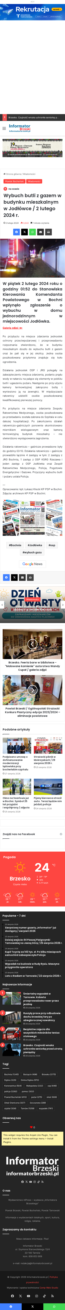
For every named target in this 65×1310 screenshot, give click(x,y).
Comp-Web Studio (49, 1287)
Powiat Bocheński (14, 181)
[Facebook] (16, 232)
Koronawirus (13, 1085)
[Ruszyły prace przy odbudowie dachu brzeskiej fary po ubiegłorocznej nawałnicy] (11, 1018)
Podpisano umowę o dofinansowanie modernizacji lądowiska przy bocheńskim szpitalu (15, 763)
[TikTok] (38, 1182)
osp (52, 545)
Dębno (10, 1080)
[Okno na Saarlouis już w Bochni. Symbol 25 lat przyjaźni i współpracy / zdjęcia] (17, 787)
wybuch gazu (33, 552)
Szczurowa (38, 1102)
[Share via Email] (40, 232)
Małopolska (34, 1085)
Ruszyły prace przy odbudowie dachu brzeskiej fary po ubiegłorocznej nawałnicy (41, 1017)
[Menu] (4, 129)
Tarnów (27, 1108)
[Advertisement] (32, 79)
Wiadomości (29, 174)
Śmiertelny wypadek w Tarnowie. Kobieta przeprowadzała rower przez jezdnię (41, 999)
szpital (10, 1108)
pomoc (28, 1091)
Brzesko (49, 1074)
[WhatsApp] (32, 232)
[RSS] (42, 1182)
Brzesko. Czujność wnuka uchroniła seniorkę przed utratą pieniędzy (42, 1049)
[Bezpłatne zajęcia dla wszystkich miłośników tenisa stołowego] (11, 1034)
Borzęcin (30, 1074)
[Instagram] (34, 1182)
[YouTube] (30, 1182)
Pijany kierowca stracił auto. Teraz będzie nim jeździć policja (48, 801)
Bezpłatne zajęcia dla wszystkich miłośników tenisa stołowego (41, 1033)
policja (10, 1091)
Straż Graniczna (14, 1102)
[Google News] (32, 564)
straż (52, 1097)
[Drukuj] (48, 232)
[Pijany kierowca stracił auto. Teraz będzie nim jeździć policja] (48, 787)
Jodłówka (36, 545)
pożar (36, 1097)
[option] (32, 604)
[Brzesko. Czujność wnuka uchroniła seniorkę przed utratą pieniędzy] (11, 1050)
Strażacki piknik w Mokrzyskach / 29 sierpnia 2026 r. (45, 760)
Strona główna (13, 174)
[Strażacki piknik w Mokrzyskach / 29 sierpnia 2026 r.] (48, 746)
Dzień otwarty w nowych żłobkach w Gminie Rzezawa (32, 608)
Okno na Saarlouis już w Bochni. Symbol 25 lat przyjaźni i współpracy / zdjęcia (16, 802)
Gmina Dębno (30, 1080)
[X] (24, 232)
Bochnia (16, 545)
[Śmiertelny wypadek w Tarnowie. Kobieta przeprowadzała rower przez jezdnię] (11, 998)
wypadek (46, 1108)
